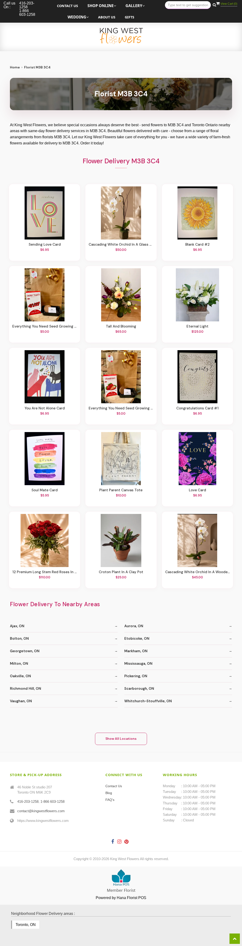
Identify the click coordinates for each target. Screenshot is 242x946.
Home (15, 67)
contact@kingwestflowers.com (41, 811)
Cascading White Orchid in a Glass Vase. (121, 244)
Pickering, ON (135, 676)
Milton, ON (19, 663)
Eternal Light (197, 326)
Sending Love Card (45, 244)
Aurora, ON (133, 626)
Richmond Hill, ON (25, 688)
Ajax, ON (17, 626)
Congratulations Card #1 (197, 408)
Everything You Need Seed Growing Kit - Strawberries (121, 408)
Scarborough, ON (139, 688)
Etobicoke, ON (136, 638)
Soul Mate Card (44, 490)
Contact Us (67, 6)
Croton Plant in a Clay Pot (121, 572)
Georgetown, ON (24, 651)
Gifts (129, 17)
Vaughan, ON (21, 701)
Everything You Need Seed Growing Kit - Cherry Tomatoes (44, 326)
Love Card (197, 490)
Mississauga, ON (138, 663)
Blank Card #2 (197, 244)
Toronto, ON (26, 925)
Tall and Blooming (121, 326)
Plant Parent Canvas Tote (121, 490)
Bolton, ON (19, 638)
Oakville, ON (20, 676)
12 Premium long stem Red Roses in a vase (44, 572)
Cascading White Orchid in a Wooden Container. (197, 572)
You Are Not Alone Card (45, 408)
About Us (106, 17)
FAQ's (109, 800)
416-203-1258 (28, 801)
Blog (108, 793)
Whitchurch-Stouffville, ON (148, 701)
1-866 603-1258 (52, 801)
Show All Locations (121, 738)
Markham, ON (135, 651)
